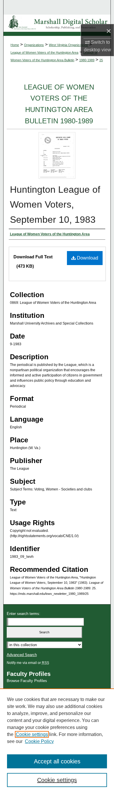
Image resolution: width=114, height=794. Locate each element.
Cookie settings (32, 734)
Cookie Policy (39, 741)
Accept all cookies (57, 761)
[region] (57, 741)
